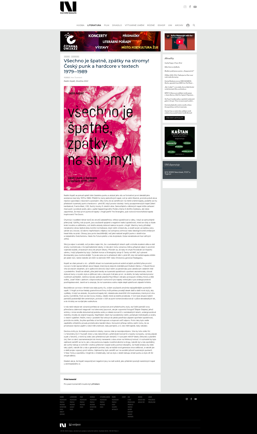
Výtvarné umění (134, 25)
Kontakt (130, 412)
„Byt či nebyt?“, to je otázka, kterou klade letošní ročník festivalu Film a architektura (179, 88)
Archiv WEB (141, 400)
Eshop (161, 25)
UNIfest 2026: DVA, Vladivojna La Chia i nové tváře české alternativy (179, 76)
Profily (62, 402)
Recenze (66, 56)
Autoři (130, 409)
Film (106, 25)
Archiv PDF (141, 402)
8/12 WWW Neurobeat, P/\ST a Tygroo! (177, 173)
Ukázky (72, 407)
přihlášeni (95, 384)
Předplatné (131, 402)
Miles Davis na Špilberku (172, 67)
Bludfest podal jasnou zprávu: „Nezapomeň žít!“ (179, 71)
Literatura (94, 25)
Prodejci (130, 405)
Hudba (80, 25)
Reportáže (63, 407)
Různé (151, 25)
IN (185, 7)
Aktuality (169, 58)
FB (190, 7)
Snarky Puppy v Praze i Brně (173, 63)
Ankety (62, 412)
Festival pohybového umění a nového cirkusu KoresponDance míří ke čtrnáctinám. (178, 106)
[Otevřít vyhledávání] (194, 25)
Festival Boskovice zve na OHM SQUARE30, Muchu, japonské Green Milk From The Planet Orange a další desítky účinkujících (178, 82)
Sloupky (114, 407)
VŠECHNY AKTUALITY (174, 118)
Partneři (130, 417)
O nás (129, 400)
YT (195, 7)
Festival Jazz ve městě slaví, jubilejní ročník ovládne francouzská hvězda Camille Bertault (178, 112)
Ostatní (62, 414)
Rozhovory (63, 400)
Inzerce (130, 407)
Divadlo (117, 25)
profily (72, 402)
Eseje (61, 409)
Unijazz (130, 414)
